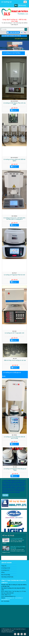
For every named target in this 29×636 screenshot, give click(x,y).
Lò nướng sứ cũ (5, 570)
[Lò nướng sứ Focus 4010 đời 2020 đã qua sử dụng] (14, 406)
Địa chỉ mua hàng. (5, 574)
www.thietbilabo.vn (19, 597)
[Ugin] (14, 517)
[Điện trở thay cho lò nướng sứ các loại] (14, 350)
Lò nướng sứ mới (5, 568)
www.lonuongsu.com (9, 597)
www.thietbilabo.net (5, 599)
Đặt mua (14, 110)
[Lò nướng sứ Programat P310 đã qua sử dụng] (14, 456)
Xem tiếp (5, 495)
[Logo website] (15, 12)
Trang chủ (3, 565)
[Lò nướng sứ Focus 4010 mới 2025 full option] (14, 135)
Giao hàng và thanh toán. (7, 576)
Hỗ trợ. (3, 572)
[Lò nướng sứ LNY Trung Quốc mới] (14, 307)
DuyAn (14, 631)
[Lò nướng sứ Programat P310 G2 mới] (14, 250)
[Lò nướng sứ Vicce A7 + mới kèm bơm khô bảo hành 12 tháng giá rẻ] (14, 192)
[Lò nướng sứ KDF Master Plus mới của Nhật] (14, 78)
